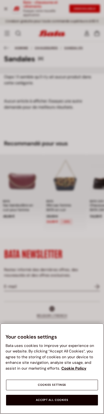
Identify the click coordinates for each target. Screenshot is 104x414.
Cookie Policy (73, 368)
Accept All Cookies (52, 400)
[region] (52, 368)
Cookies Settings (52, 385)
